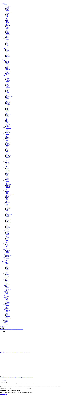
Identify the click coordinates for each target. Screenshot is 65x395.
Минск (7, 175)
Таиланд (7, 44)
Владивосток (8, 101)
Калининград (8, 141)
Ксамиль (7, 272)
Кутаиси (7, 160)
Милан (7, 174)
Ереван (7, 125)
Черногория (8, 34)
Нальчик (7, 181)
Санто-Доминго (8, 318)
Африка (5, 48)
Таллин (7, 232)
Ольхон (7, 188)
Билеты (5, 323)
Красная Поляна (8, 155)
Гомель (7, 113)
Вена (7, 97)
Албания (7, 7)
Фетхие (7, 269)
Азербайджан (8, 6)
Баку (7, 76)
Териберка (7, 237)
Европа (5, 4)
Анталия (7, 70)
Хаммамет (7, 284)
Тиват (7, 293)
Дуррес (7, 271)
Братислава (8, 87)
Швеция (7, 36)
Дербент (7, 120)
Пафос (7, 193)
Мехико (7, 173)
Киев (7, 148)
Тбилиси (7, 234)
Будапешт (7, 89)
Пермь (7, 194)
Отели (5, 322)
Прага (7, 199)
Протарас (7, 308)
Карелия (7, 145)
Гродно (7, 115)
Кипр (7, 18)
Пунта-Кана (8, 200)
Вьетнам (7, 39)
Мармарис (7, 267)
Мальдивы (6, 277)
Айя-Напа (7, 305)
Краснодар (8, 156)
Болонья (7, 85)
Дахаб (7, 286)
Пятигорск (8, 202)
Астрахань (8, 73)
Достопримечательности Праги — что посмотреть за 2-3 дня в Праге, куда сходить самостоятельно (16, 377)
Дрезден (7, 121)
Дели (7, 119)
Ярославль (8, 260)
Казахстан (7, 41)
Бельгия (7, 10)
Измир (7, 136)
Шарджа (7, 281)
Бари (7, 77)
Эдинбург (7, 258)
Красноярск (8, 157)
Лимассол (7, 163)
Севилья (7, 218)
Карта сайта (4, 380)
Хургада (7, 252)
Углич (7, 244)
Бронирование (4, 319)
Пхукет (7, 201)
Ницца (7, 183)
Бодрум (7, 265)
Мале (7, 278)
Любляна (7, 166)
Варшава (7, 95)
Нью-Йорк (8, 187)
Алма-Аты (7, 66)
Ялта (7, 259)
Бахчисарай (8, 80)
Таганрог (7, 231)
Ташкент (7, 233)
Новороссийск (8, 184)
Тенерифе (7, 236)
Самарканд (8, 213)
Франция (7, 32)
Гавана (7, 108)
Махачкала (8, 171)
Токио (7, 239)
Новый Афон (8, 186)
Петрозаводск (8, 195)
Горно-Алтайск (8, 114)
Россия (7, 26)
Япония (7, 47)
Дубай (7, 122)
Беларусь (7, 9)
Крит (7, 158)
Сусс (7, 283)
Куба (7, 57)
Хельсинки (8, 250)
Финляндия (8, 31)
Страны (3, 3)
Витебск (7, 100)
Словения (7, 29)
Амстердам (8, 69)
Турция (7, 45)
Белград (7, 82)
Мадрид (7, 168)
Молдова (7, 22)
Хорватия (7, 33)
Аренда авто (6, 320)
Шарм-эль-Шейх (8, 255)
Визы (5, 324)
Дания (7, 16)
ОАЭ (7, 43)
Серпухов (7, 220)
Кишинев (7, 151)
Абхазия (7, 62)
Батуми (7, 79)
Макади (7, 287)
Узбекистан (8, 46)
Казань (7, 140)
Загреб (7, 130)
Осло (7, 189)
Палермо (7, 191)
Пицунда (7, 196)
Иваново (7, 134)
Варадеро (7, 94)
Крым (7, 19)
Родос (7, 206)
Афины (7, 74)
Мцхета (7, 178)
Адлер (7, 63)
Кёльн (7, 147)
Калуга (7, 142)
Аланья (7, 263)
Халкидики (8, 316)
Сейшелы (7, 51)
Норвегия (7, 23)
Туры (3, 261)
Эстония (7, 37)
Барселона (7, 78)
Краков (7, 154)
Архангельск (8, 71)
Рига (7, 204)
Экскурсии (6, 321)
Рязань (7, 210)
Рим (6, 205)
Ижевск (7, 135)
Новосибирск (8, 185)
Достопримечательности (6, 59)
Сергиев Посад (8, 219)
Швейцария (8, 35)
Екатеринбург (8, 124)
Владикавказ (8, 102)
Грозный (7, 116)
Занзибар (7, 294)
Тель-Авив (8, 235)
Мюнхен (7, 179)
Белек (7, 83)
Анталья (7, 264)
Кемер (7, 146)
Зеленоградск (8, 132)
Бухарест (7, 92)
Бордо (7, 86)
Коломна (7, 152)
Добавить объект (3, 326)
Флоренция (8, 248)
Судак (7, 228)
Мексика (5, 273)
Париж (7, 192)
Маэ (6, 172)
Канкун (7, 143)
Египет (7, 49)
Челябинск (8, 253)
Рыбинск (7, 209)
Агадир (7, 301)
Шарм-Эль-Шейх (9, 289)
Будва (7, 90)
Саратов (7, 215)
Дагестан (7, 118)
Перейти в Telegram (3, 394)
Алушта (7, 68)
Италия (7, 17)
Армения (7, 8)
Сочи (7, 225)
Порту (7, 198)
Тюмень (7, 242)
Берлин (7, 84)
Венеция (7, 98)
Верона (7, 99)
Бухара (7, 91)
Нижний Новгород (9, 182)
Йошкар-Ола (8, 138)
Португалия (8, 25)
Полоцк (7, 197)
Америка (5, 53)
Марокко (7, 50)
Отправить (29, 388)
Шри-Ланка (8, 256)
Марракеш (7, 303)
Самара (7, 212)
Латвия (7, 20)
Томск (7, 240)
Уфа (6, 246)
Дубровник (8, 310)
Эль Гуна (7, 290)
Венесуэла (7, 55)
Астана (7, 72)
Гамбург (7, 110)
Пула (7, 311)
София (7, 224)
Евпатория (8, 123)
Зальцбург (7, 131)
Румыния (7, 27)
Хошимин (7, 251)
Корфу (7, 313)
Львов (7, 165)
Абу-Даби (7, 61)
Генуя (7, 112)
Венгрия (7, 12)
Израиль (7, 40)
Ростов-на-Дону (8, 207)
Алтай (7, 67)
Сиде (7, 221)
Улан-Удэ (7, 245)
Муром (7, 177)
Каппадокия (8, 144)
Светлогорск (8, 216)
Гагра (7, 109)
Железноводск (8, 128)
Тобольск (7, 238)
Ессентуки (8, 126)
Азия (5, 38)
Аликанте (7, 65)
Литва (7, 21)
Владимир (7, 103)
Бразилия (7, 54)
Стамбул (7, 226)
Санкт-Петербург (9, 214)
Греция (7, 14)
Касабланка (8, 302)
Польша (7, 24)
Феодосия (7, 247)
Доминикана (8, 56)
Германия (7, 13)
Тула (7, 241)
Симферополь (8, 222)
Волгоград (8, 104)
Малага (7, 169)
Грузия (7, 15)
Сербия (7, 28)
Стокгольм (8, 227)
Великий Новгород (9, 96)
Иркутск (7, 137)
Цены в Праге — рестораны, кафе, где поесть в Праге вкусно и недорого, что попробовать (15, 352)
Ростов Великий (8, 208)
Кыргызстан (8, 42)
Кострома (7, 153)
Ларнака (7, 162)
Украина (7, 30)
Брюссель (7, 88)
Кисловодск (8, 150)
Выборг (7, 106)
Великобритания (9, 11)
